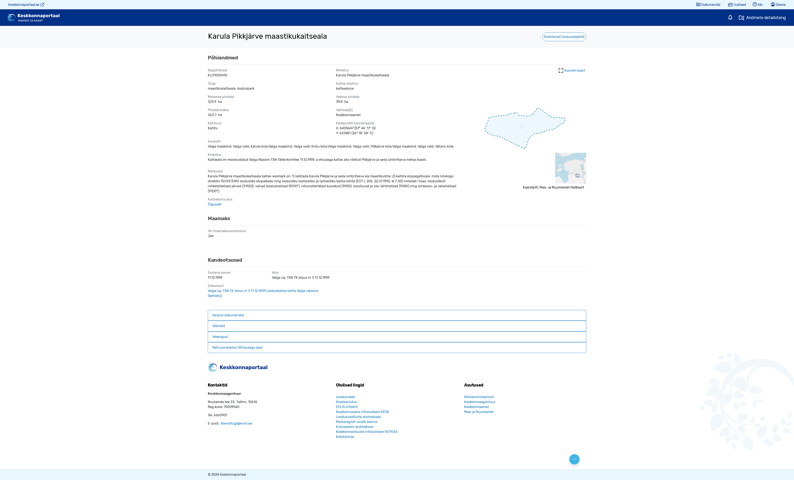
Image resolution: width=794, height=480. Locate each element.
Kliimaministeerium (479, 397)
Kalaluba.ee (345, 437)
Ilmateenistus (346, 402)
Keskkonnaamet (476, 407)
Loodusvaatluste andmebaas (358, 417)
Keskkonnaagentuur (479, 402)
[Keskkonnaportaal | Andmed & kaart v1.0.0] (33, 17)
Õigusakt (214, 204)
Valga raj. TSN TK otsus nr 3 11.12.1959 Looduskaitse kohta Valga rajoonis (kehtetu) (263, 293)
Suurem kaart (574, 70)
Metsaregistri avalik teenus (357, 422)
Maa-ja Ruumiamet (479, 412)
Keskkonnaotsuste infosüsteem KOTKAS (367, 432)
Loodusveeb (345, 397)
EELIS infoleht (347, 407)
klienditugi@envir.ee (236, 423)
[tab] (397, 315)
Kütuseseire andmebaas (354, 427)
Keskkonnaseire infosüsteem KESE (362, 412)
